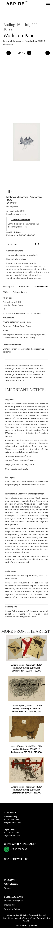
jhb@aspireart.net (12, 822)
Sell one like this (20, 292)
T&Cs (5, 292)
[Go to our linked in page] (11, 863)
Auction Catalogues (13, 900)
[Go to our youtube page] (17, 863)
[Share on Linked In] (26, 244)
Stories (7, 888)
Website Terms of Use (25, 918)
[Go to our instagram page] (32, 244)
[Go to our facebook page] (6, 863)
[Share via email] (37, 244)
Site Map (27, 921)
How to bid (24, 286)
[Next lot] (29, 53)
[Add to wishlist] (47, 53)
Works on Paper (19, 35)
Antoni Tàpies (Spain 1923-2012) (26, 668)
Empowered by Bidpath (27, 925)
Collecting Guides (12, 909)
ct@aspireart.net (12, 835)
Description (8, 286)
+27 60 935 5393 (18, 849)
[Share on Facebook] (21, 244)
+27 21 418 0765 (11, 832)
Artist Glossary (11, 884)
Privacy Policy (43, 918)
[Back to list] (8, 53)
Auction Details (40, 286)
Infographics (9, 904)
